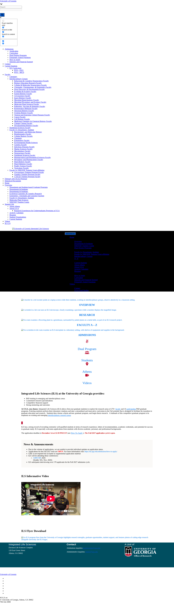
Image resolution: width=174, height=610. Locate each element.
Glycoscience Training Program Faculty (29, 172)
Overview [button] (73, 239)
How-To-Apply (77, 433)
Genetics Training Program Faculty (27, 174)
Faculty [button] (72, 250)
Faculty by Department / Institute (21, 130)
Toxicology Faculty (21, 168)
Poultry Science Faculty (23, 166)
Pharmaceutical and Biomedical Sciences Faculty (32, 157)
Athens (87, 371)
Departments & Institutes (18, 189)
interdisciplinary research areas (59, 415)
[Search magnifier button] (2, 15)
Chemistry (13, 77)
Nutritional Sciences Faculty (20, 128)
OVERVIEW (87, 304)
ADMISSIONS (87, 335)
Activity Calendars (16, 213)
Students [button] (73, 261)
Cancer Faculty (20, 117)
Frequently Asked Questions (20, 57)
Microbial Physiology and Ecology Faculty (30, 102)
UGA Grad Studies (81, 290)
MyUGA (8, 583)
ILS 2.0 (7, 223)
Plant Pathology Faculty (23, 164)
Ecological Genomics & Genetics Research (25, 194)
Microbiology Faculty (22, 151)
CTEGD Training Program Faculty (27, 177)
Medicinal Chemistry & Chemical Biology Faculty (33, 121)
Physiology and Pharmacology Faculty (28, 160)
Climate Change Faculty (23, 123)
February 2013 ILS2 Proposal (16, 179)
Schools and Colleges (12, 578)
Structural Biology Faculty (24, 111)
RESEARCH (87, 314)
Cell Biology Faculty (22, 119)
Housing (12, 215)
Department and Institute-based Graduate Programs (28, 187)
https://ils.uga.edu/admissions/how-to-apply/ (101, 451)
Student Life (9, 204)
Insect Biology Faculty (22, 98)
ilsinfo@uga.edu (91, 552)
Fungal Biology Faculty (23, 94)
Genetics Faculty (20, 145)
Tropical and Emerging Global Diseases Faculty (32, 115)
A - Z (76, 258)
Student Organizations (17, 217)
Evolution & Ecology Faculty (25, 92)
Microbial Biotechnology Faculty (26, 100)
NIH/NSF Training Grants (19, 202)
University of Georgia (8, 1)
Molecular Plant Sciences (18, 200)
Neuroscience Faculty (22, 153)
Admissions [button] (74, 273)
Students (87, 360)
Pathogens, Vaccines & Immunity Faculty (29, 106)
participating (131, 409)
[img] (9, 598)
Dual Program (87, 349)
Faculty (7, 75)
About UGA (14, 209)
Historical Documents (13, 181)
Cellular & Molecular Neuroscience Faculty (30, 85)
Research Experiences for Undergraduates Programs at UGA (37, 211)
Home (7, 183)
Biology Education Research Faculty (28, 83)
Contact (8, 64)
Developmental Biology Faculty (26, 126)
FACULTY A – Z (87, 325)
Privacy (8, 593)
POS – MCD (19, 72)
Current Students (11, 66)
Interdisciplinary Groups (18, 79)
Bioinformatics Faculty (22, 134)
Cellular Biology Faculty (23, 136)
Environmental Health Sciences (26, 143)
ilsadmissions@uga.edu (91, 548)
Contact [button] (72, 286)
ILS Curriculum (15, 68)
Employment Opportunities (13, 586)
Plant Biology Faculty (22, 162)
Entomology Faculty (21, 140)
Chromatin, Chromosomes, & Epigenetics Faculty (32, 87)
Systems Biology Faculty (23, 113)
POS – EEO (18, 70)
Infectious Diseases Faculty (24, 147)
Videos (7, 221)
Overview (8, 185)
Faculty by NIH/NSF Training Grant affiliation (26, 170)
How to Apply (14, 60)
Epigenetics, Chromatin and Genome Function (26, 196)
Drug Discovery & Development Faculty (29, 89)
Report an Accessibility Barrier (14, 591)
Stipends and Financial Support (21, 62)
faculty (117, 409)
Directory (9, 581)
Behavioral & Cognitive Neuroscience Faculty (31, 81)
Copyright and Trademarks (13, 588)
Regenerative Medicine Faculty (26, 109)
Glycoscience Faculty (22, 96)
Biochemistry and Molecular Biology (28, 132)
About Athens (14, 206)
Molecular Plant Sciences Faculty (26, 104)
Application (13, 51)
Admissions (9, 49)
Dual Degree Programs (18, 55)
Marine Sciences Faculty (23, 149)
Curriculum (13, 53)
